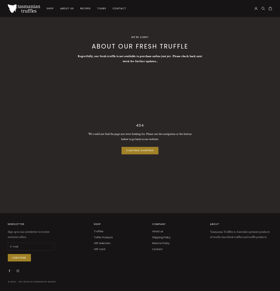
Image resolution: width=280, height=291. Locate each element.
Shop (50, 8)
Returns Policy (161, 243)
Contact (119, 8)
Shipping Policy (161, 237)
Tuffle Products (103, 237)
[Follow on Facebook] (9, 270)
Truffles (98, 231)
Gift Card (99, 249)
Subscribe (19, 257)
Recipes (85, 8)
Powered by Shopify (45, 281)
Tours (101, 8)
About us (67, 8)
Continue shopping (140, 150)
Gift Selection (102, 243)
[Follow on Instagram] (17, 270)
